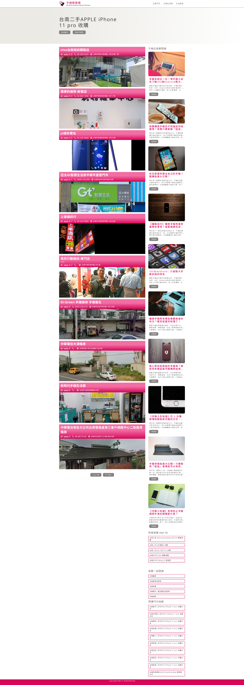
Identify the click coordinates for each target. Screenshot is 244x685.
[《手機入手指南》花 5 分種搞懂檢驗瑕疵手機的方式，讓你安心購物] (166, 410)
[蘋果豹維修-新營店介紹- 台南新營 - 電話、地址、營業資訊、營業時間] (102, 93)
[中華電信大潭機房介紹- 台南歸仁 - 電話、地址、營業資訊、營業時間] (102, 346)
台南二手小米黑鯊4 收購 (159, 545)
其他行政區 (79, 32)
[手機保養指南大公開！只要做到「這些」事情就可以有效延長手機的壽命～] (166, 459)
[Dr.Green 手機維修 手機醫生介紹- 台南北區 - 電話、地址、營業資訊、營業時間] (102, 304)
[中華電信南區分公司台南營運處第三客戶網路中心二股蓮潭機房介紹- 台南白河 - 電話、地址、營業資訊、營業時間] (102, 431)
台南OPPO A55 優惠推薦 (159, 555)
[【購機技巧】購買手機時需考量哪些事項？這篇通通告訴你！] (166, 218)
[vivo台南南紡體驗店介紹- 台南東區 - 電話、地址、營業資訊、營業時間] (102, 52)
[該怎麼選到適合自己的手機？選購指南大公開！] (166, 169)
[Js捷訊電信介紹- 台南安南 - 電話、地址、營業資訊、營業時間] (102, 135)
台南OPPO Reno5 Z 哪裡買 (160, 560)
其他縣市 (64, 32)
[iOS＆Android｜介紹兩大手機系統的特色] (166, 267)
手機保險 (153, 596)
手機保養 (153, 586)
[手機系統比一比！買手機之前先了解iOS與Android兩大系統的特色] (166, 75)
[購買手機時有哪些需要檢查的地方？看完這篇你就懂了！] (166, 314)
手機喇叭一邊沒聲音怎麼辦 (160, 591)
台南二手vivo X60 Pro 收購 (160, 550)
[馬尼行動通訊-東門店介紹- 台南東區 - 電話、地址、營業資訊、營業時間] (102, 261)
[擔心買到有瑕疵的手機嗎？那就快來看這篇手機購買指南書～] (166, 362)
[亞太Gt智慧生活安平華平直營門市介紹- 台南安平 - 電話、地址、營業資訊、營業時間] (102, 177)
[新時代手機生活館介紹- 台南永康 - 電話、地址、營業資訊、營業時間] (102, 387)
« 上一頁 (96, 475)
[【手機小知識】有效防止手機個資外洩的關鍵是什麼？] (166, 506)
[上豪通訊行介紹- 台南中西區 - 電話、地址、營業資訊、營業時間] (102, 218)
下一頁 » (108, 475)
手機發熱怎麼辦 (155, 581)
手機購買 (153, 576)
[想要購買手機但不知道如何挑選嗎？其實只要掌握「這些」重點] (166, 122)
